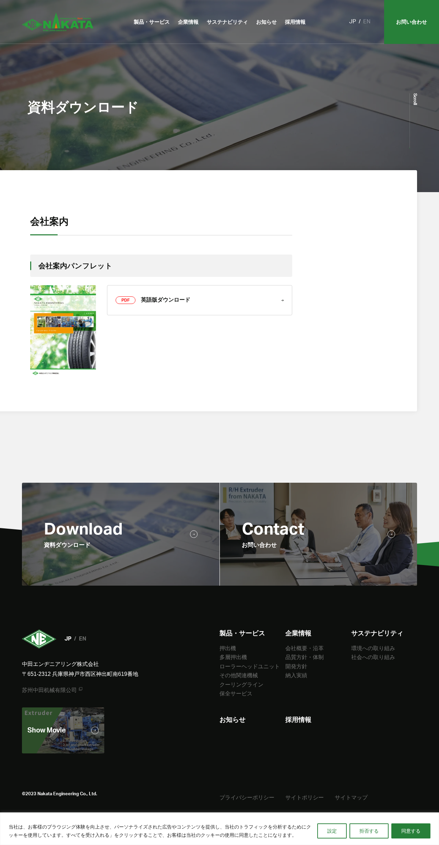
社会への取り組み (373, 657)
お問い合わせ (411, 22)
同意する (410, 831)
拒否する (369, 831)
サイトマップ (351, 797)
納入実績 (296, 675)
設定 (332, 831)
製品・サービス (152, 22)
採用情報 (295, 22)
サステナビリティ (227, 22)
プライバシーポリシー (247, 797)
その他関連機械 (239, 675)
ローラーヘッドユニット (250, 666)
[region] (219, 828)
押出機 (228, 648)
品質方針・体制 (304, 657)
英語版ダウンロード (155, 300)
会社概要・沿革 (304, 648)
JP (352, 21)
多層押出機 (233, 657)
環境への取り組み (373, 648)
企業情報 (188, 22)
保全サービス (236, 693)
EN (366, 21)
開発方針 (296, 666)
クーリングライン (241, 685)
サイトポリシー (304, 797)
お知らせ (266, 22)
